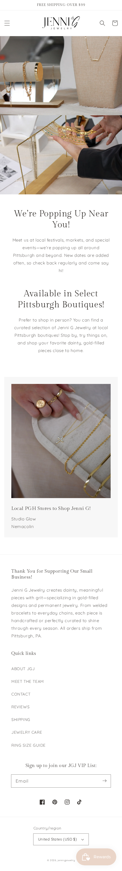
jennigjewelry (66, 860)
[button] (7, 23)
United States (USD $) (57, 839)
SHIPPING (20, 719)
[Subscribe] (104, 781)
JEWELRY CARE (26, 732)
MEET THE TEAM (27, 681)
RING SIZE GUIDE (28, 745)
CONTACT (20, 694)
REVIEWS (20, 706)
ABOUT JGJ (23, 668)
